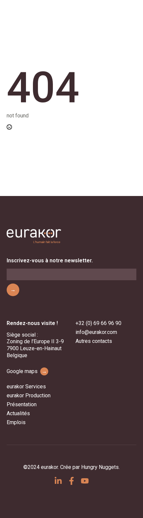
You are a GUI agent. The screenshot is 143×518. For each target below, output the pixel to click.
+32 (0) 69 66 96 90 (98, 323)
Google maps (27, 371)
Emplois (16, 422)
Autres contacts (93, 341)
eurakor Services (26, 386)
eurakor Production (29, 395)
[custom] (58, 481)
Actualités (18, 413)
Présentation (22, 404)
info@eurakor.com (96, 332)
